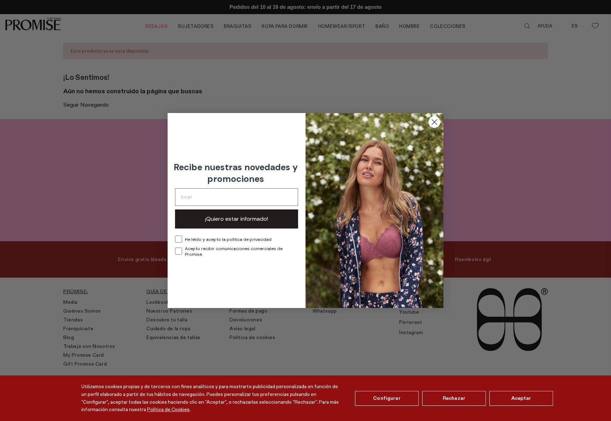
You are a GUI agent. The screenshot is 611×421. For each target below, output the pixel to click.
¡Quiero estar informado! (236, 219)
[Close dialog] (434, 122)
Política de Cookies (168, 409)
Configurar (386, 398)
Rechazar (454, 398)
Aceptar (521, 398)
